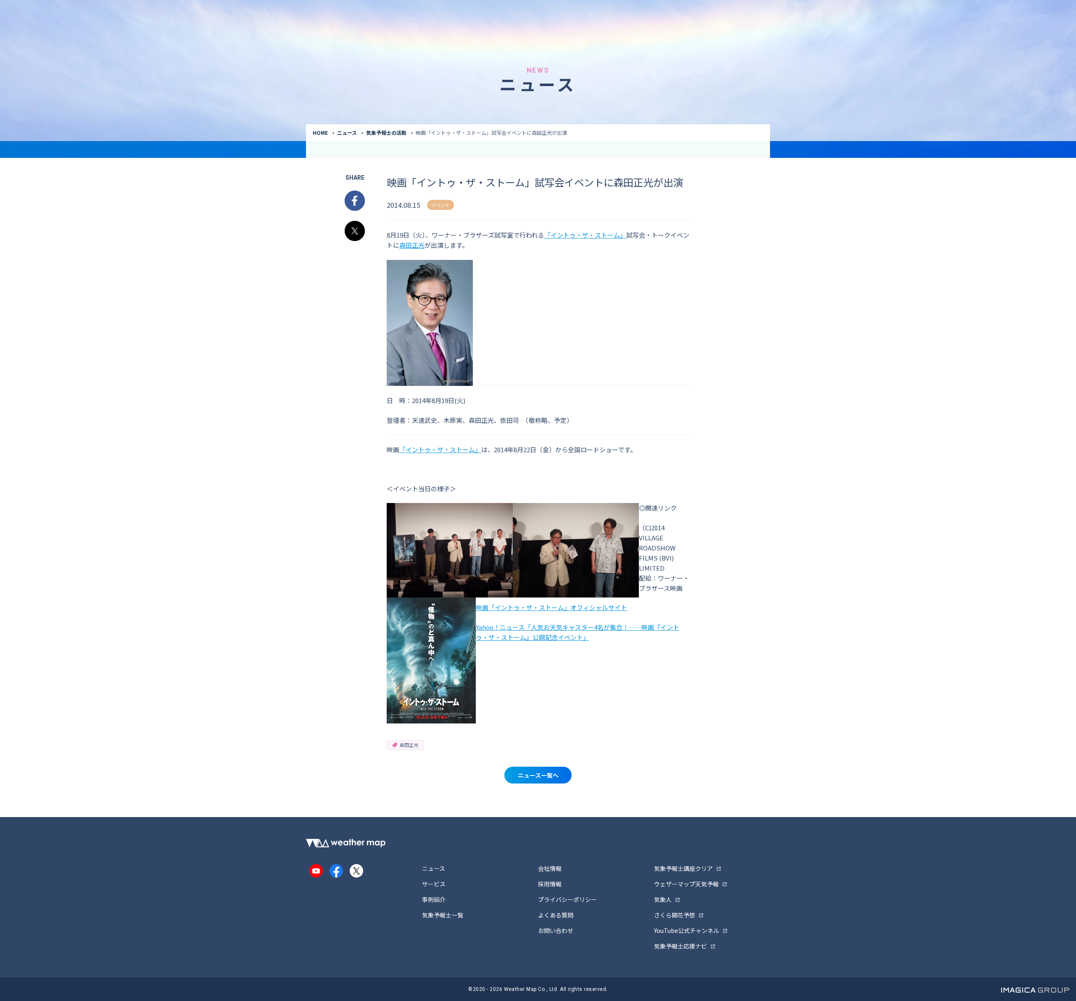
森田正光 (412, 245)
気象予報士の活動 (386, 132)
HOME (320, 132)
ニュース (347, 132)
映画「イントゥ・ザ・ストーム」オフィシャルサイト (551, 607)
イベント (440, 205)
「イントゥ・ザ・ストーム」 (585, 235)
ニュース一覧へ (538, 775)
